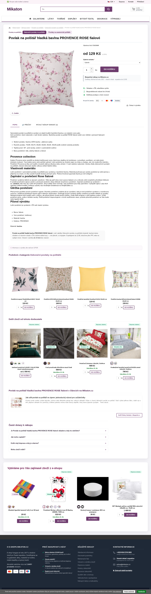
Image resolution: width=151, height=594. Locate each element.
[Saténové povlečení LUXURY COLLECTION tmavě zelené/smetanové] (25, 343)
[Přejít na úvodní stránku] (10, 27)
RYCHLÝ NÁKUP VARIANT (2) (47, 125)
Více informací (117, 591)
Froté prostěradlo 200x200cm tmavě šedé (59, 367)
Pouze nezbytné (129, 591)
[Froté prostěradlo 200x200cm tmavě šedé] (58, 343)
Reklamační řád (83, 559)
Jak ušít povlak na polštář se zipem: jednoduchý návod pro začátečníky (55, 398)
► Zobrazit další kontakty (122, 570)
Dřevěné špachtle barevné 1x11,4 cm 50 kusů (23, 510)
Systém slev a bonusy (86, 575)
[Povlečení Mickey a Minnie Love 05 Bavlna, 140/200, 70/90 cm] (58, 488)
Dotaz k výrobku (135, 105)
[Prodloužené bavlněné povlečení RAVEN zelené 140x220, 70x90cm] (125, 343)
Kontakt (130, 2)
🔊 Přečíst (26, 125)
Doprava (122, 2)
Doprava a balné (84, 565)
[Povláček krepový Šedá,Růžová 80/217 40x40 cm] (25, 279)
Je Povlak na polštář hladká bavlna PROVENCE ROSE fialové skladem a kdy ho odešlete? (45, 431)
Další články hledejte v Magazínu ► (129, 415)
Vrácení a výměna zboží (86, 562)
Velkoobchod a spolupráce (87, 578)
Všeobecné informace (85, 552)
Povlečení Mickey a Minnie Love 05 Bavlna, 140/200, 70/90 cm (58, 511)
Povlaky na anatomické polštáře (59, 32)
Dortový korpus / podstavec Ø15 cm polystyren (93, 511)
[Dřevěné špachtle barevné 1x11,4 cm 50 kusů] (23, 488)
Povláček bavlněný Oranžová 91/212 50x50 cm (92, 299)
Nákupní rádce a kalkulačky (88, 581)
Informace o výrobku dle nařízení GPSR (25, 248)
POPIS (15, 125)
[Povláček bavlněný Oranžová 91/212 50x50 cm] (92, 279)
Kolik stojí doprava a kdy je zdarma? (25, 443)
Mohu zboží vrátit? (18, 449)
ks (96, 70)
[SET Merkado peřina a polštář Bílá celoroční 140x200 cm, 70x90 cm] (127, 488)
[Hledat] (108, 9)
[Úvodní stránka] (30, 19)
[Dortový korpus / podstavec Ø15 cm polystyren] (93, 488)
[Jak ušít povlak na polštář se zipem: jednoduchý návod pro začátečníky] (16, 398)
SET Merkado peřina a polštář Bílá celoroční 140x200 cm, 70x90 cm (127, 507)
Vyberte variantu (89, 59)
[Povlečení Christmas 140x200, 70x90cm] (92, 343)
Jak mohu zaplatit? (18, 437)
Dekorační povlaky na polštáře (34, 32)
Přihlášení (140, 2)
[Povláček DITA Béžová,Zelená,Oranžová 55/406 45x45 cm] (58, 279)
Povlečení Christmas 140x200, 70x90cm (92, 363)
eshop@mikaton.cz (123, 564)
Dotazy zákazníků (84, 568)
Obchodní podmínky (85, 555)
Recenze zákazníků (85, 571)
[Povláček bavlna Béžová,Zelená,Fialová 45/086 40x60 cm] (125, 279)
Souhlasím (141, 591)
